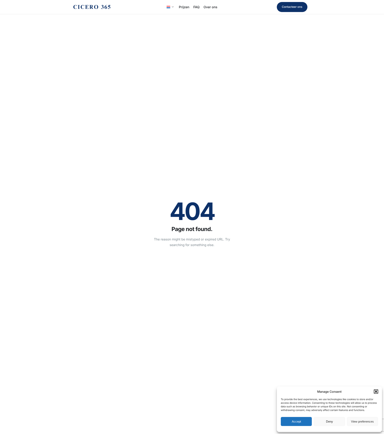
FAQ (196, 7)
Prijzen (184, 7)
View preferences (362, 421)
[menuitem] (171, 7)
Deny (329, 421)
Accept (296, 421)
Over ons (210, 7)
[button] (376, 392)
